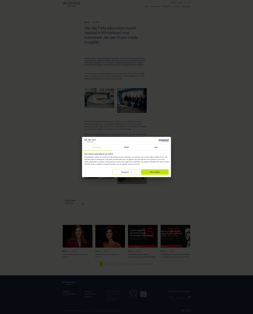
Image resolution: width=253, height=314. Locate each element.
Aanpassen (125, 172)
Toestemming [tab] (96, 147)
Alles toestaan (155, 172)
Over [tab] (156, 147)
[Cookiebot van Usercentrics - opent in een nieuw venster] (160, 140)
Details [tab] (126, 147)
